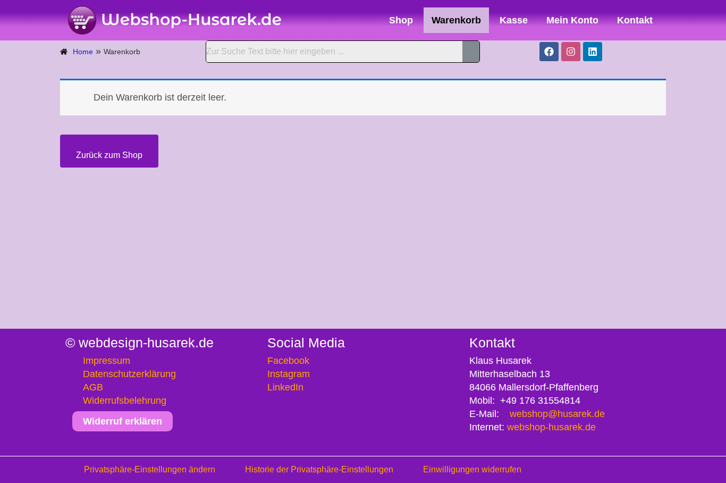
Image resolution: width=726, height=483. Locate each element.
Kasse (514, 20)
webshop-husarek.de (551, 427)
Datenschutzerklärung (129, 374)
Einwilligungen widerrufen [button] (472, 469)
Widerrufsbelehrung (124, 400)
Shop (401, 20)
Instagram (288, 374)
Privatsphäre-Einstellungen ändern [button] (149, 469)
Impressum (106, 360)
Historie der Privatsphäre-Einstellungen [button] (319, 469)
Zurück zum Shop (109, 155)
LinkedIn (285, 387)
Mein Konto (572, 20)
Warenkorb (456, 20)
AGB (93, 387)
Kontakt (635, 20)
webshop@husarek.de (557, 414)
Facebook (288, 360)
